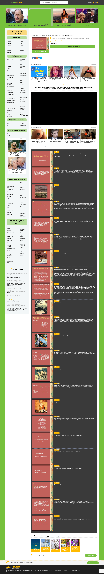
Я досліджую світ (10, 262)
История (9, 196)
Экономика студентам (22, 109)
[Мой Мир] (39, 58)
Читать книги (58, 570)
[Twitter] (41, 58)
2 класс (9, 43)
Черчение (9, 110)
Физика (9, 66)
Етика (21, 232)
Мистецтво (9, 243)
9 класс (21, 45)
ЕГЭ (8, 125)
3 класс (9, 45)
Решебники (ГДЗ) (9, 134)
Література (22, 238)
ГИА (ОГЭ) (22, 123)
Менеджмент (23, 104)
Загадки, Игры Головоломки (12, 572)
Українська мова (9, 258)
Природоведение (11, 98)
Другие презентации (23, 216)
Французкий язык (22, 67)
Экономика (22, 106)
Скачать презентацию (74, 46)
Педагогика (10, 192)
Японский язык (23, 75)
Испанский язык (22, 63)
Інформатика (23, 227)
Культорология (23, 92)
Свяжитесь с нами (93, 562)
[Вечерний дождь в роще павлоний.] (42, 199)
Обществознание (11, 100)
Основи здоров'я (9, 246)
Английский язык (22, 60)
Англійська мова (10, 228)
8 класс (21, 43)
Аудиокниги (66, 570)
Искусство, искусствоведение (24, 115)
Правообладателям (27, 570)
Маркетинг (22, 101)
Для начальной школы (9, 200)
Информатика (10, 75)
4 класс (9, 48)
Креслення (22, 260)
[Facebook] (35, 58)
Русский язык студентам (10, 89)
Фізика (21, 255)
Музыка (21, 82)
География (9, 70)
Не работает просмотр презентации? (38, 146)
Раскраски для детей (76, 570)
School (16, 2)
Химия (8, 68)
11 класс (22, 50)
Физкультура (23, 191)
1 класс (9, 41)
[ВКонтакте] (33, 58)
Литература (10, 92)
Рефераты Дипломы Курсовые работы (43, 570)
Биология (9, 73)
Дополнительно (11, 108)
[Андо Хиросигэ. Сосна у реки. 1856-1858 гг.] (42, 265)
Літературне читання (22, 230)
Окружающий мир (10, 103)
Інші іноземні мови (10, 233)
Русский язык (10, 86)
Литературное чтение (10, 95)
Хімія (21, 257)
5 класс (9, 50)
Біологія (21, 247)
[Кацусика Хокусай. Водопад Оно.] (42, 348)
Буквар (9, 230)
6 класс (9, 52)
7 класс (21, 41)
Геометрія (9, 240)
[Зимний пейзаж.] (42, 315)
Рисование (22, 88)
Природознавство (11, 248)
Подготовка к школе (23, 126)
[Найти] (66, 2)
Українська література (22, 245)
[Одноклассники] (37, 58)
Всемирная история (10, 84)
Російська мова (9, 251)
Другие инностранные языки (23, 79)
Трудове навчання (9, 255)
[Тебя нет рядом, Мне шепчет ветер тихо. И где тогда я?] (42, 464)
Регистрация (89, 2)
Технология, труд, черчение (10, 113)
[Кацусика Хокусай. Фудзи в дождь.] (42, 381)
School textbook (13, 567)
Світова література (22, 241)
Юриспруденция (23, 112)
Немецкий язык (22, 70)
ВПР (8, 123)
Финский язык (23, 73)
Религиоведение (23, 95)
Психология (22, 90)
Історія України (21, 235)
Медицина (22, 202)
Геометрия (9, 64)
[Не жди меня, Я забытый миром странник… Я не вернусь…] (42, 447)
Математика (10, 59)
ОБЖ (8, 106)
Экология (22, 99)
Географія (22, 253)
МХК (21, 182)
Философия (22, 213)
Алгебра (9, 61)
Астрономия (10, 77)
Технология (10, 203)
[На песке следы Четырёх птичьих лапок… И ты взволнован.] (42, 481)
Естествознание (23, 97)
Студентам (9, 116)
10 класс (22, 48)
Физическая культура (22, 85)
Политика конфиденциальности (13, 570)
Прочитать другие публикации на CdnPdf (63, 124)
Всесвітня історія (22, 250)
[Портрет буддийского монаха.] (42, 414)
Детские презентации (10, 183)
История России (9, 80)
